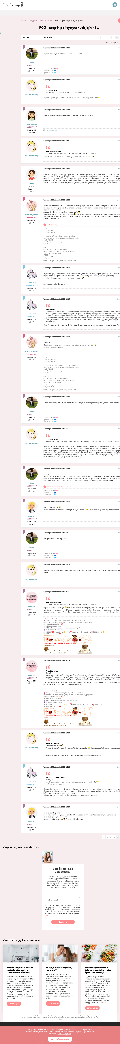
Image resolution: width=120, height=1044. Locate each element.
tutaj (47, 915)
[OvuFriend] (13, 6)
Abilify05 (31, 607)
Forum (23, 20)
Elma (32, 183)
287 (113, 37)
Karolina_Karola (31, 215)
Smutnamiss (32, 124)
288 (117, 37)
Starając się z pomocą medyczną (40, 20)
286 (110, 37)
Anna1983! (32, 283)
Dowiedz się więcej (64, 1034)
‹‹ (102, 37)
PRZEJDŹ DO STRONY (60, 1039)
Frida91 (32, 63)
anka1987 (32, 516)
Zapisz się (63, 922)
